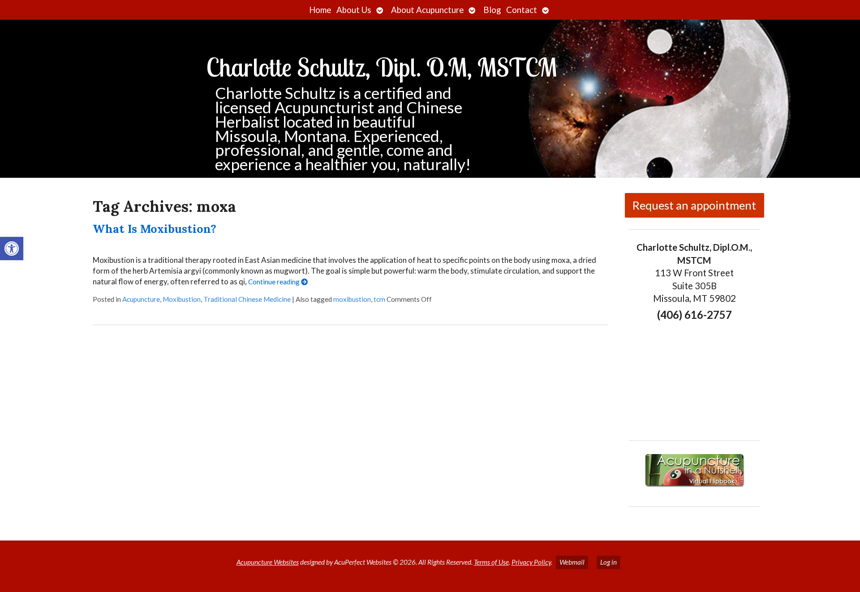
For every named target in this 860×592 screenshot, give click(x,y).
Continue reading (274, 282)
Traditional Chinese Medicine (247, 299)
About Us (353, 10)
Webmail (572, 562)
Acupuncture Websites (267, 562)
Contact (521, 10)
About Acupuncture (427, 10)
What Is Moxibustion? (154, 228)
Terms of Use (491, 562)
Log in (608, 562)
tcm (379, 299)
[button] (11, 248)
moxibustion (352, 299)
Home (320, 10)
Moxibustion (182, 299)
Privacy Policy (531, 562)
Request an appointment (694, 205)
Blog (492, 10)
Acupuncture (141, 299)
